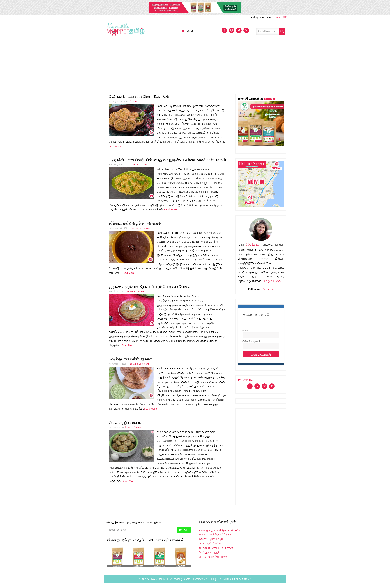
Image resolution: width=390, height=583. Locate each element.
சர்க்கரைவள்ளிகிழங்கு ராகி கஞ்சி (135, 223)
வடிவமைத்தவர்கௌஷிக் (235, 579)
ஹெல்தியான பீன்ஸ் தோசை (130, 359)
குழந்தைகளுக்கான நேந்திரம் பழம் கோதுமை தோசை (150, 286)
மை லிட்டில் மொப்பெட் (125, 31)
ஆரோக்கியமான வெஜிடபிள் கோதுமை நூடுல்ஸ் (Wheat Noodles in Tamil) (167, 160)
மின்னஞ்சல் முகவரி (251, 340)
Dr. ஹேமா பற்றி (209, 552)
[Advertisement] (195, 66)
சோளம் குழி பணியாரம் (126, 422)
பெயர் (245, 330)
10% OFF (184, 529)
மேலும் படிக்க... (273, 281)
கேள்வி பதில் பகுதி (211, 539)
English (277, 17)
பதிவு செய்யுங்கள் (261, 354)
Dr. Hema (267, 289)
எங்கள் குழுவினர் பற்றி (213, 557)
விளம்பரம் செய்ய (210, 543)
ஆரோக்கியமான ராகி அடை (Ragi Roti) (139, 96)
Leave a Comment (138, 165)
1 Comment (134, 101)
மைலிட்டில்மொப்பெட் (155, 579)
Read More (115, 146)
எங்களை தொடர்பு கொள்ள (216, 548)
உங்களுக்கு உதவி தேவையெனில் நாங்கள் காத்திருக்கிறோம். (220, 532)
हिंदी (284, 17)
